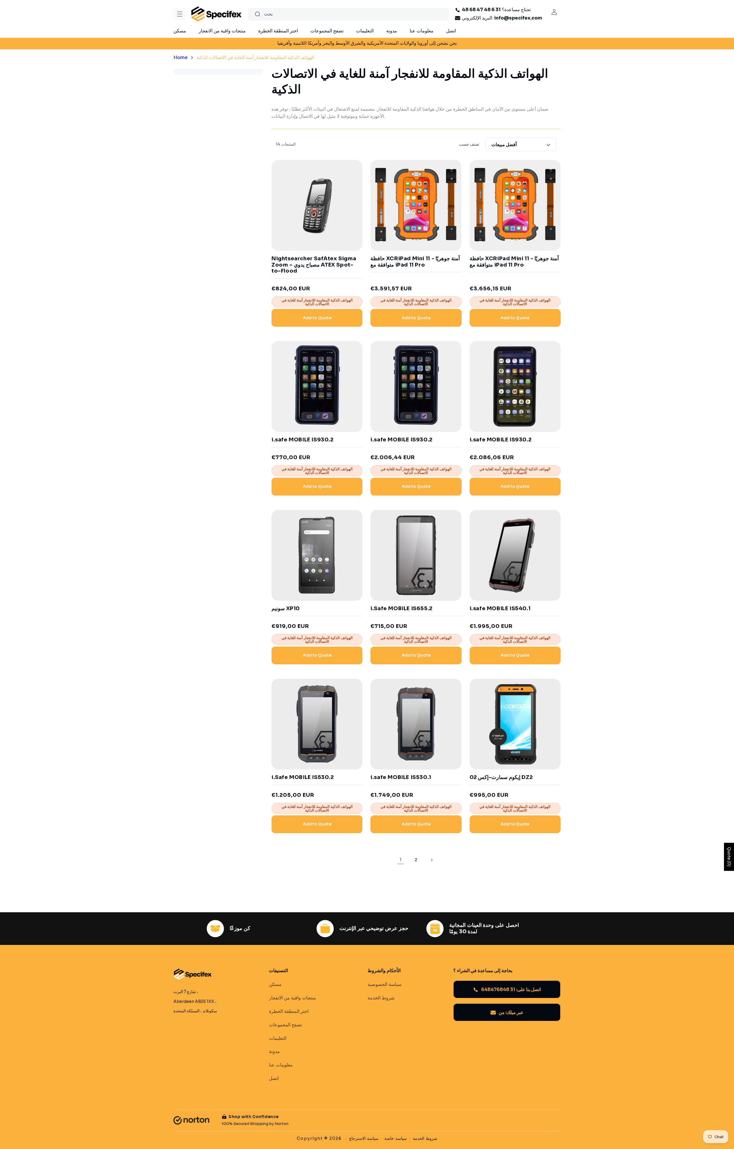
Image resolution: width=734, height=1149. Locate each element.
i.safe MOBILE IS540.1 (500, 609)
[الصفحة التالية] (431, 860)
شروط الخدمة (381, 998)
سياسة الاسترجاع (363, 1138)
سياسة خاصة (395, 1138)
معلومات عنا (281, 1065)
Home (180, 57)
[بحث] (257, 14)
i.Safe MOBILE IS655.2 (401, 609)
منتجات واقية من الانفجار (292, 998)
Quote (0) (729, 856)
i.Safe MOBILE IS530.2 (303, 777)
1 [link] (400, 860)
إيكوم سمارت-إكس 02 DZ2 (501, 777)
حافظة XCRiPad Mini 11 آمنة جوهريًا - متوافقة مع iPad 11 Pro (415, 262)
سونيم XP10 (286, 609)
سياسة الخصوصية (384, 985)
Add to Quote (317, 317)
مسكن (275, 985)
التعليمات (277, 1038)
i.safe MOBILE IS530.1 (400, 777)
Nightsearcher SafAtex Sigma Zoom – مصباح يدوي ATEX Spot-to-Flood (314, 265)
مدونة (274, 1052)
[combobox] (348, 14)
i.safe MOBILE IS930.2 (303, 440)
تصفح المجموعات (285, 1025)
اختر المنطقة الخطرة (289, 1011)
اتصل (274, 1078)
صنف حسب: (469, 144)
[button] (179, 14)
